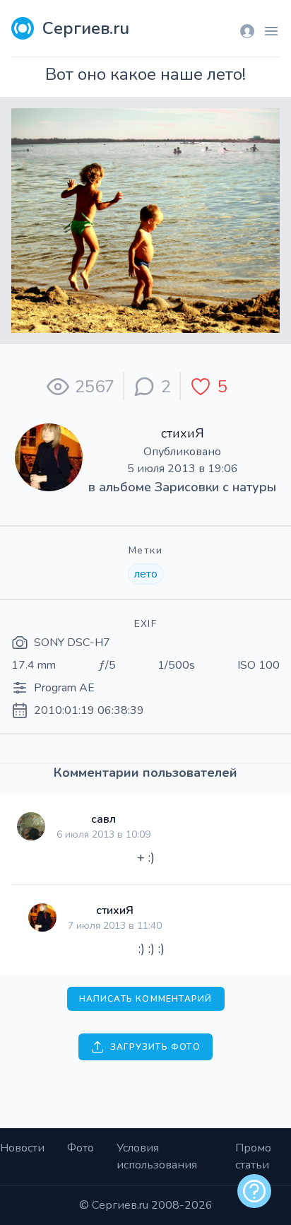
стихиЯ (182, 433)
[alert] (254, 1191)
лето (146, 574)
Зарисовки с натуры (215, 487)
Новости (22, 1148)
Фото (80, 1148)
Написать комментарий (146, 998)
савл (103, 819)
